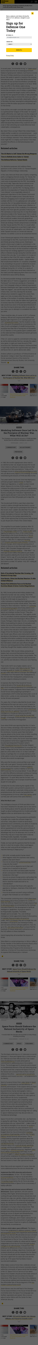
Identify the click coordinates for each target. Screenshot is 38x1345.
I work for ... (10, 41)
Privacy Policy (10, 55)
